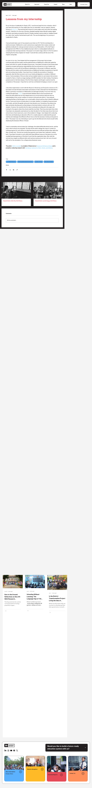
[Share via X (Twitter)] (10, 169)
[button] (46, 4)
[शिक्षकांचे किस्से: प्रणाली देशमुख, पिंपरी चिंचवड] (48, 190)
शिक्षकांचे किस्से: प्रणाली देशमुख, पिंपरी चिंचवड (45, 201)
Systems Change (38, 161)
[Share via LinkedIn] (13, 169)
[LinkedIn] (5, 769)
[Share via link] (17, 169)
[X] (17, 769)
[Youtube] (11, 769)
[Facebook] (14, 769)
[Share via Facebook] (6, 169)
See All (61, 179)
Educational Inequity (49, 161)
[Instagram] (8, 769)
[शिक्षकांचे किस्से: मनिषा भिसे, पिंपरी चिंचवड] (16, 190)
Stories (7, 165)
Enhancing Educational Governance (25, 161)
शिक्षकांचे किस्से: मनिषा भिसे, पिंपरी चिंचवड (12, 201)
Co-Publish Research (11, 161)
